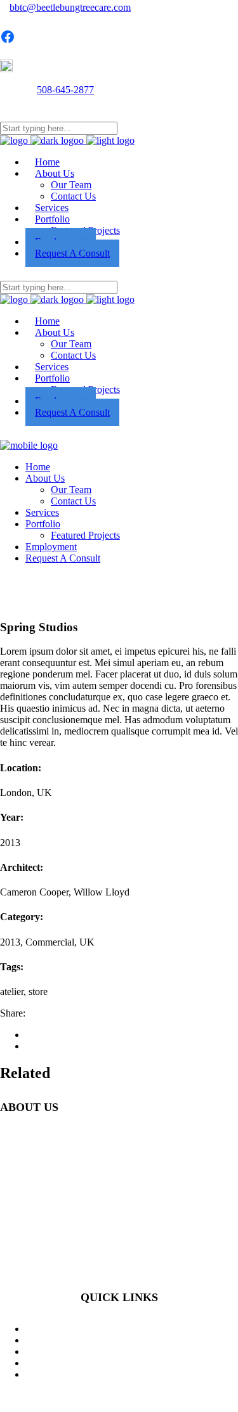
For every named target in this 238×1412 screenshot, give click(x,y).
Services (131, 1340)
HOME (132, 1328)
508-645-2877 (65, 89)
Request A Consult (132, 1362)
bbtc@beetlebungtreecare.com (70, 7)
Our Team (131, 1351)
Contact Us (132, 1374)
